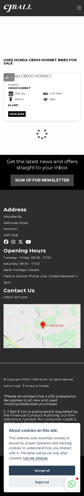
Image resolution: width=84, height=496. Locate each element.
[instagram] (14, 242)
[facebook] (7, 242)
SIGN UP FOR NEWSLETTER (42, 180)
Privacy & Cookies (37, 386)
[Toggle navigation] (79, 8)
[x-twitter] (21, 242)
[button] (71, 484)
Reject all (42, 482)
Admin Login (12, 386)
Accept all (42, 470)
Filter (67, 24)
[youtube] (29, 242)
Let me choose (35, 458)
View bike (16, 114)
